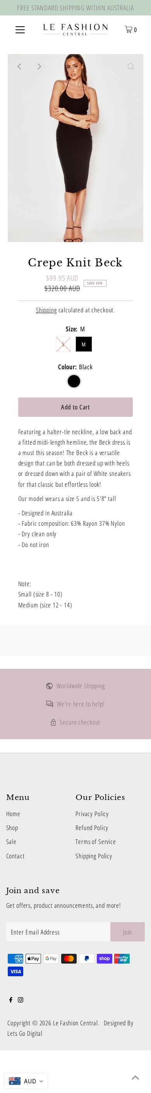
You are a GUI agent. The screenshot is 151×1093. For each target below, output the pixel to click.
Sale (11, 841)
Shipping (46, 309)
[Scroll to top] (135, 1077)
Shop (12, 827)
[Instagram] (20, 1000)
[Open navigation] (20, 29)
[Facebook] (10, 1000)
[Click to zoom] (130, 66)
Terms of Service (96, 841)
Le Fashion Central (75, 1022)
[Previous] (20, 66)
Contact (15, 855)
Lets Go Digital (25, 1033)
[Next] (39, 66)
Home (13, 813)
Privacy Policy (92, 813)
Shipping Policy (94, 855)
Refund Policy (92, 827)
